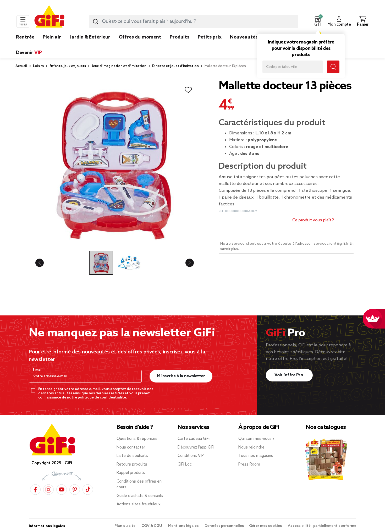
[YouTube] (61, 488)
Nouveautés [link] (244, 37)
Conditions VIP (191, 455)
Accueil (21, 66)
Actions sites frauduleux (139, 504)
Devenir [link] (29, 53)
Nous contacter (131, 447)
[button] (317, 21)
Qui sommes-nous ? (256, 438)
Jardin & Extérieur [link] (89, 37)
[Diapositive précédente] (43, 263)
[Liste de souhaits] (188, 90)
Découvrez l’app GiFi (196, 447)
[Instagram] (48, 488)
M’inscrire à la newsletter (181, 376)
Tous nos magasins (255, 455)
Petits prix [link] (210, 37)
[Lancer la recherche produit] (95, 21)
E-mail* (38, 370)
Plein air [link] (52, 37)
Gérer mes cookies (266, 526)
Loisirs (38, 66)
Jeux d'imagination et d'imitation (119, 66)
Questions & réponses (137, 438)
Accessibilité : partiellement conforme (322, 526)
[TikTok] (87, 488)
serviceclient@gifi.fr (331, 244)
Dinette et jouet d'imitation (175, 66)
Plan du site (125, 526)
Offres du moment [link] (140, 37)
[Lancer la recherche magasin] (333, 67)
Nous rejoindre (251, 447)
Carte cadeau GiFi (194, 438)
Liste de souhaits (132, 455)
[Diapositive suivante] (185, 263)
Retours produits (132, 464)
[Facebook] (35, 488)
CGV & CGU (152, 526)
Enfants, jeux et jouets (68, 66)
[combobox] (193, 21)
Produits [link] (179, 37)
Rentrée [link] (25, 37)
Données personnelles (224, 526)
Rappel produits (131, 473)
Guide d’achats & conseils (140, 496)
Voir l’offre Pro (289, 375)
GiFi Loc (185, 464)
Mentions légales (183, 526)
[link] (180, 45)
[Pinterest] (74, 488)
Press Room (249, 464)
